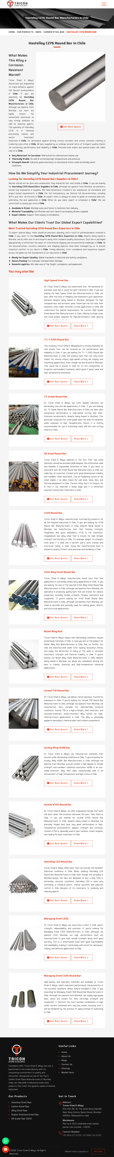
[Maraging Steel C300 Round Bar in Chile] (24, 999)
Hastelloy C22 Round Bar (58, 861)
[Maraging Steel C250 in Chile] (24, 942)
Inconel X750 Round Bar (57, 804)
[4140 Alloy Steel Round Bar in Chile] (24, 595)
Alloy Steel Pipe (19, 1110)
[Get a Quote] (5, 1149)
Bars (38, 32)
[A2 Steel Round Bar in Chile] (24, 476)
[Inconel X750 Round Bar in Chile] (24, 828)
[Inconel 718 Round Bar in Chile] (24, 713)
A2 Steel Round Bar (55, 453)
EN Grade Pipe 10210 (21, 1118)
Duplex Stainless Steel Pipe (25, 1114)
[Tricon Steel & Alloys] (14, 4)
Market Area (67, 1072)
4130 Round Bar (53, 513)
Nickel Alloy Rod (53, 631)
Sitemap (65, 1068)
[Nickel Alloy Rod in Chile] (24, 654)
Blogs (64, 1060)
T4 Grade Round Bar (55, 396)
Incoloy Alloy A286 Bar (57, 747)
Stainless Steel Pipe (21, 1102)
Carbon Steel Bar (54, 32)
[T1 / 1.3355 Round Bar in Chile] (24, 362)
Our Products (25, 32)
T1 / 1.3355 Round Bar (56, 339)
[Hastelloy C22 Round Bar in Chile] (24, 885)
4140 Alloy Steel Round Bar (59, 572)
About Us (65, 1056)
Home (12, 32)
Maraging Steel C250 (56, 918)
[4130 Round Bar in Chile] (24, 536)
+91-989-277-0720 (72, 1135)
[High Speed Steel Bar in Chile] (24, 303)
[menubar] (104, 4)
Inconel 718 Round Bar (56, 690)
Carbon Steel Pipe (20, 1106)
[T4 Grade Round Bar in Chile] (24, 420)
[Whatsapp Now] (5, 1140)
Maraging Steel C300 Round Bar (62, 975)
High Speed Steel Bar (56, 280)
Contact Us (66, 1064)
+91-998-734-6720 (91, 1135)
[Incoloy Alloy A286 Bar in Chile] (24, 771)
